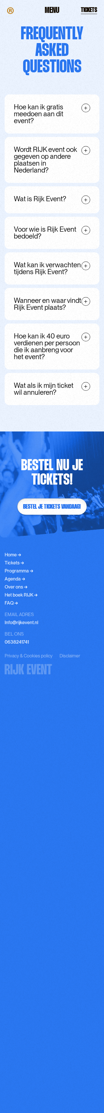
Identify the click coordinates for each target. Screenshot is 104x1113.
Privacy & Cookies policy (29, 656)
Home (13, 555)
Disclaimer (70, 656)
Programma (19, 571)
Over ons (16, 587)
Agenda (15, 579)
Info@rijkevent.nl (21, 622)
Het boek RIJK (21, 595)
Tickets (14, 563)
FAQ (11, 603)
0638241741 (17, 642)
